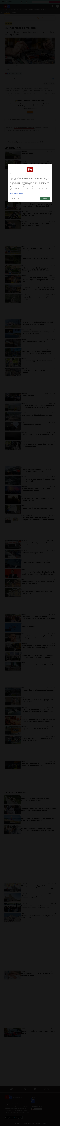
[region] (30, 183)
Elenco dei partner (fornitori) (16, 193)
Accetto (45, 198)
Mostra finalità (15, 198)
